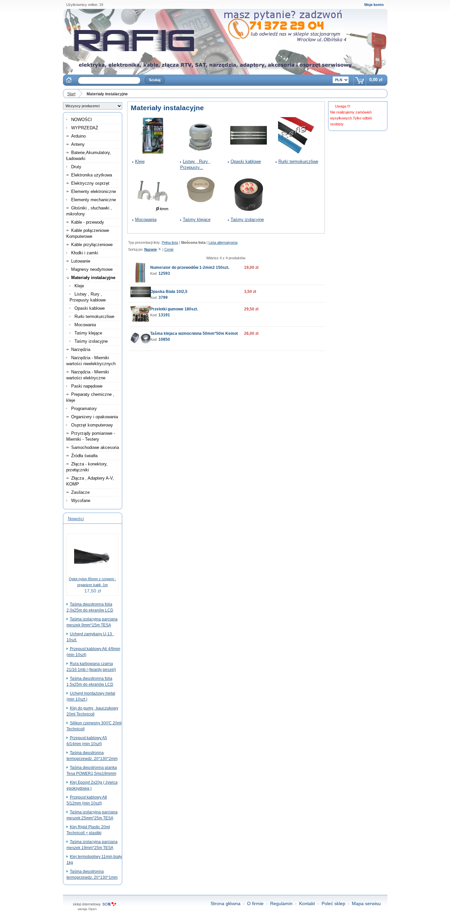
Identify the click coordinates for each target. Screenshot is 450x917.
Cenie (169, 249)
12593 (164, 273)
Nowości (76, 518)
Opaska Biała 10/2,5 (168, 291)
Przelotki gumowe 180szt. (174, 309)
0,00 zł (375, 79)
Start (71, 94)
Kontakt (307, 903)
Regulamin (281, 903)
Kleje (140, 161)
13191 (164, 315)
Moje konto (374, 5)
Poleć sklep (333, 903)
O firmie (255, 903)
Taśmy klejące (197, 219)
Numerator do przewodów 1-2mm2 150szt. (189, 267)
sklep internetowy (87, 904)
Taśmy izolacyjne (247, 219)
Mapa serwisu (366, 903)
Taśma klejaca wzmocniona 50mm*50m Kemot (194, 333)
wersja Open (87, 909)
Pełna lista (170, 242)
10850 (164, 339)
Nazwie (150, 249)
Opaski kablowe (246, 161)
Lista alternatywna (223, 242)
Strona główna (225, 903)
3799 (163, 297)
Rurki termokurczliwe (298, 161)
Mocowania (145, 219)
